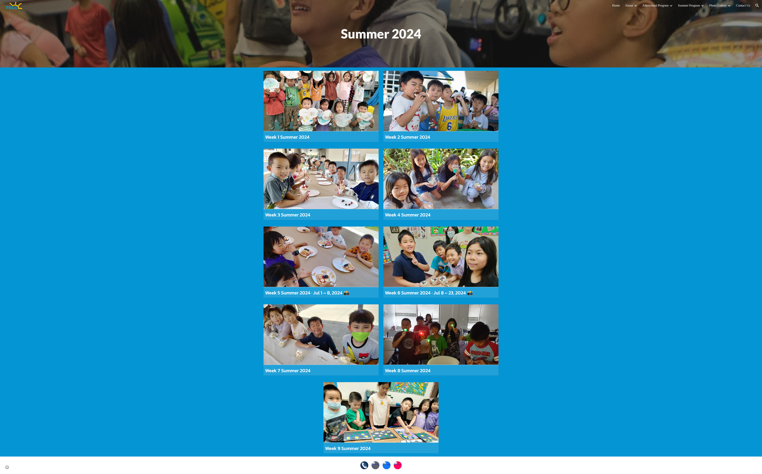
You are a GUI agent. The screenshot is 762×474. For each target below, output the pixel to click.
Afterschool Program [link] (655, 5)
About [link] (629, 5)
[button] (757, 5)
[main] (381, 34)
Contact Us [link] (743, 5)
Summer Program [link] (689, 5)
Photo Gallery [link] (718, 5)
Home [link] (616, 5)
